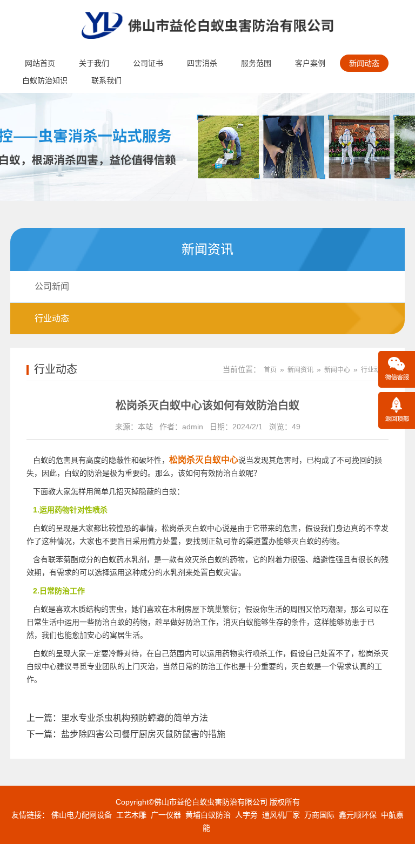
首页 (270, 370)
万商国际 (319, 815)
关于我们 (94, 63)
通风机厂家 (281, 815)
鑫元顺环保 (358, 815)
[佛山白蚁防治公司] (207, 46)
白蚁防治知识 (45, 80)
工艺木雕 (131, 815)
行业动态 (52, 318)
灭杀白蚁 (207, 559)
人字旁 (246, 815)
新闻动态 (364, 63)
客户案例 (310, 63)
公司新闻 (52, 286)
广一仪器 (166, 815)
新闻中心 (337, 370)
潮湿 (335, 609)
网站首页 (40, 63)
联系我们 (106, 80)
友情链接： (30, 815)
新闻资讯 (300, 370)
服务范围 (256, 63)
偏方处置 (163, 541)
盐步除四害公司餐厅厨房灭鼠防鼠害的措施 (143, 734)
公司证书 (148, 63)
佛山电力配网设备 (81, 815)
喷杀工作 (267, 653)
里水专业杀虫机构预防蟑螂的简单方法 (134, 718)
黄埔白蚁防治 (208, 815)
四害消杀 (202, 63)
